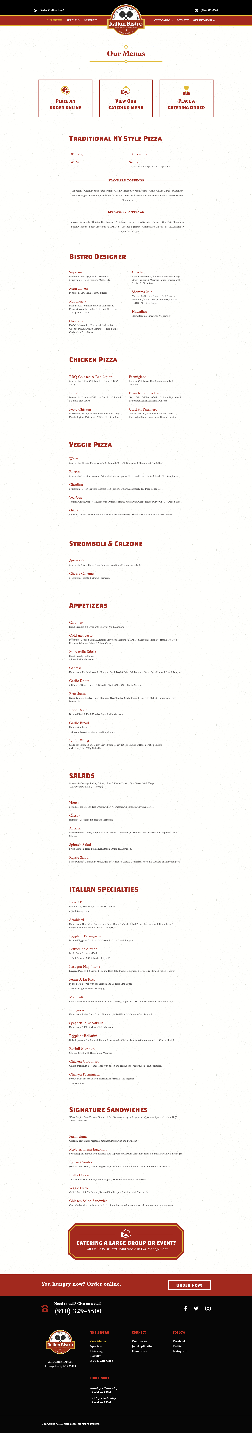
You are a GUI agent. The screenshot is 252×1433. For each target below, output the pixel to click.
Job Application (143, 1346)
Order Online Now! (52, 10)
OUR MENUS (54, 20)
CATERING (91, 20)
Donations (139, 1351)
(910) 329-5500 (209, 10)
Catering (96, 1351)
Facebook (179, 1341)
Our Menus (98, 1341)
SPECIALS (73, 20)
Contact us (139, 1341)
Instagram (180, 1351)
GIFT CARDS (162, 20)
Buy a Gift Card (101, 1360)
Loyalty (95, 1356)
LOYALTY (183, 20)
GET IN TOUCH (202, 20)
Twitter (178, 1346)
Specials (96, 1346)
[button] (189, 1285)
